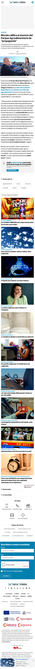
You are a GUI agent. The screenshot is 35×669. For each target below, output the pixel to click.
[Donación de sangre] (17, 507)
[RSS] (29, 588)
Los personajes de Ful (18, 535)
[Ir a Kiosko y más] (23, 588)
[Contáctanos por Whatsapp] (20, 588)
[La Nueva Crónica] (17, 585)
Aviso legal (5, 601)
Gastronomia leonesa (9, 529)
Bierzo (18, 183)
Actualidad (9, 593)
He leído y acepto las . (13, 571)
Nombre (3, 547)
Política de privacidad (15, 601)
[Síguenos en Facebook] (5, 588)
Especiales (15, 596)
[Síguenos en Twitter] (8, 588)
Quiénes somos (14, 604)
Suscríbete (6, 576)
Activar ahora (11, 170)
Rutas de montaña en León (20, 532)
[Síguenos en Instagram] (14, 588)
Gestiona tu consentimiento (17, 606)
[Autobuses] (12, 516)
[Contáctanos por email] (26, 588)
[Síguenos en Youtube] (11, 588)
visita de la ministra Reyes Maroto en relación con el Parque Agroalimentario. (15, 90)
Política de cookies (28, 601)
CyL (28, 593)
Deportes (23, 596)
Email (2, 554)
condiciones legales (17, 571)
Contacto (22, 604)
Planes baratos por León (24, 529)
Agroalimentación (7, 183)
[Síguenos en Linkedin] (17, 588)
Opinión (29, 596)
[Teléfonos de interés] (6, 507)
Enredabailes (5, 535)
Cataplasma (29, 535)
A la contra (7, 532)
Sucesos (23, 593)
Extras (17, 598)
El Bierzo (3, 32)
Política (14, 188)
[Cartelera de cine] (28, 507)
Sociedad (23, 188)
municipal (5, 188)
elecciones (28, 183)
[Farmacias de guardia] (23, 516)
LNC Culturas (7, 596)
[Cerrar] (33, 660)
